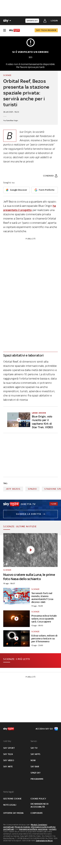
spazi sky (36, 773)
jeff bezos (13, 489)
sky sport (9, 748)
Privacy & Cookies (22, 827)
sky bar (35, 766)
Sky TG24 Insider (46, 30)
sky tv (34, 748)
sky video (8, 760)
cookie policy (38, 798)
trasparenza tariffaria (28, 829)
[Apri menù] (4, 30)
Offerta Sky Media (13, 813)
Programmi (37, 779)
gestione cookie (12, 798)
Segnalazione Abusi (44, 840)
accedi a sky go (44, 729)
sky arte (8, 766)
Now (33, 760)
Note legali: (8, 792)
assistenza (42, 829)
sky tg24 (8, 754)
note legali (9, 805)
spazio (32, 489)
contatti (52, 829)
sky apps (36, 754)
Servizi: (34, 741)
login (54, 20)
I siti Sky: (7, 741)
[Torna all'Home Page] (14, 30)
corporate (37, 813)
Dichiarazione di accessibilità (39, 805)
